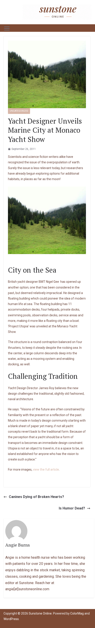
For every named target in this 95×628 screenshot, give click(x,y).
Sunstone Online (40, 613)
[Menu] (7, 28)
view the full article (46, 469)
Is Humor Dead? (72, 508)
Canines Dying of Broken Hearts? (36, 497)
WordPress (11, 619)
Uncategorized (19, 111)
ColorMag (77, 613)
